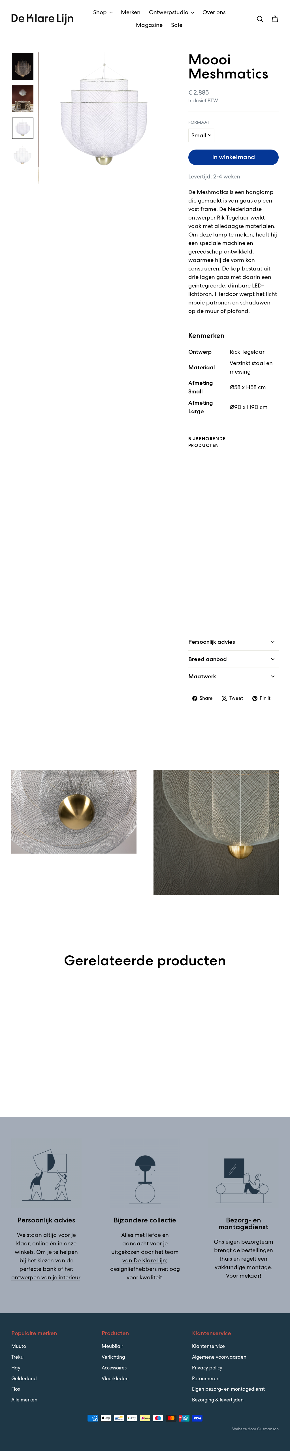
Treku (17, 1357)
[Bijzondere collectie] (145, 1173)
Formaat (199, 122)
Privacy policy (207, 1368)
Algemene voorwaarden (219, 1357)
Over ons (213, 12)
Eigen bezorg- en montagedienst (228, 1389)
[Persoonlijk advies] (46, 1173)
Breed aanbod (207, 659)
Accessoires (114, 1368)
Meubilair (112, 1346)
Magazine (149, 25)
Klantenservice (208, 1346)
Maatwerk (202, 676)
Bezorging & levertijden (218, 1400)
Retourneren (205, 1378)
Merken (130, 12)
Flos (15, 1389)
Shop (100, 12)
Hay (15, 1368)
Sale (176, 25)
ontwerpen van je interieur (45, 1277)
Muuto (18, 1346)
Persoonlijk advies (211, 641)
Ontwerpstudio (169, 12)
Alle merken (24, 1400)
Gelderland (24, 1378)
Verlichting (113, 1357)
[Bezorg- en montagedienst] (243, 1173)
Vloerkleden (115, 1378)
